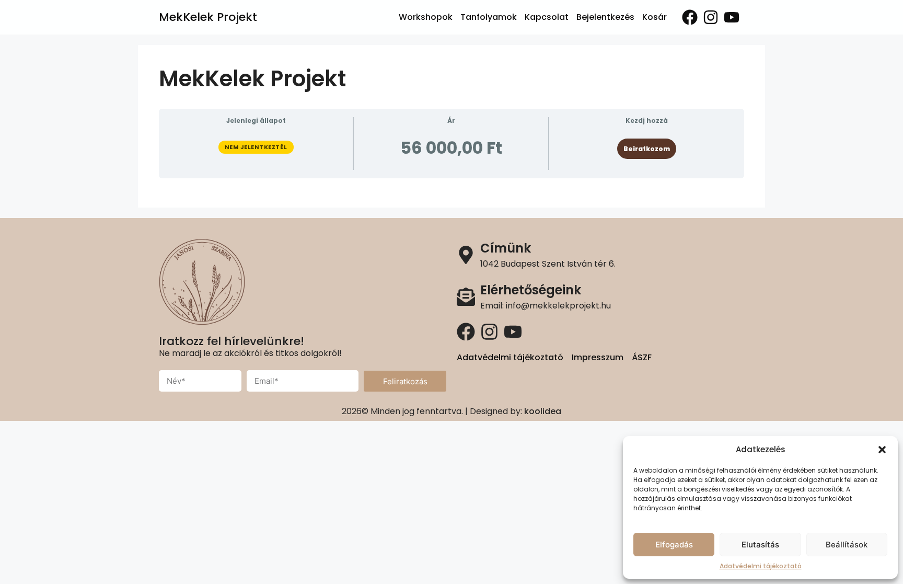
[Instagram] (711, 17)
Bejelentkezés (605, 17)
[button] (882, 449)
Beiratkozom (646, 148)
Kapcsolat (547, 17)
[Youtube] (731, 17)
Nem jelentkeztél (256, 147)
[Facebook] (690, 17)
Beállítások (846, 544)
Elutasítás (760, 544)
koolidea (542, 411)
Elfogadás (674, 544)
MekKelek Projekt (208, 17)
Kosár (654, 17)
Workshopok (426, 17)
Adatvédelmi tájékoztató (761, 566)
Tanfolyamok (488, 17)
